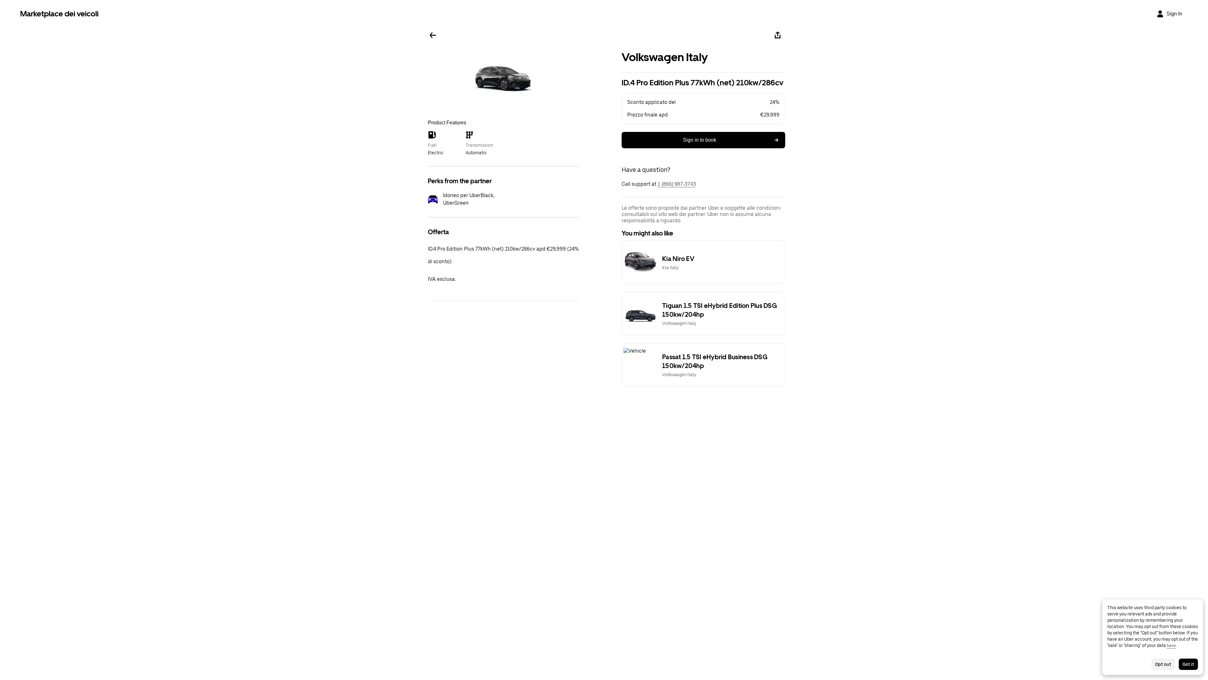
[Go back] (432, 35)
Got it (1188, 664)
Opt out (1163, 664)
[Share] (777, 35)
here (1171, 645)
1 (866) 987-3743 (676, 184)
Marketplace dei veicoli (59, 13)
